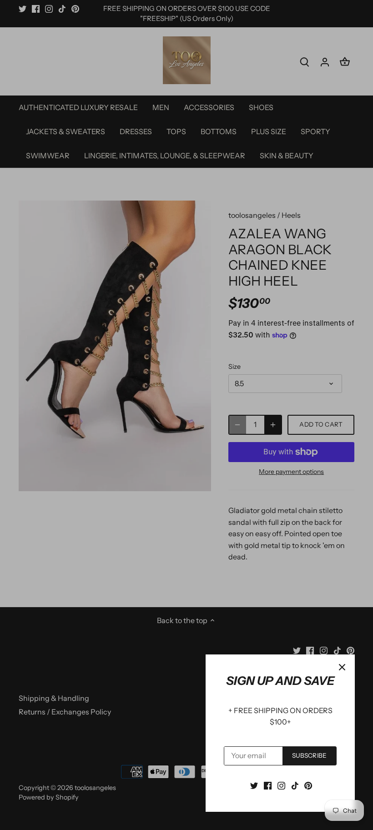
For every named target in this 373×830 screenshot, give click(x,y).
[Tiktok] (295, 785)
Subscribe (309, 755)
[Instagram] (281, 785)
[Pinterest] (308, 785)
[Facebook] (268, 785)
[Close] (342, 667)
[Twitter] (254, 785)
